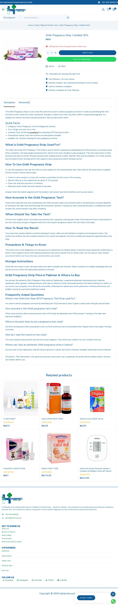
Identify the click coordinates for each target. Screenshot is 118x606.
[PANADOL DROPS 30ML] (20, 448)
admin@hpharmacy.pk (13, 518)
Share (63, 66)
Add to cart (88, 52)
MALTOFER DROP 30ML (52, 419)
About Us (5, 529)
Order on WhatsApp (81, 59)
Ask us (51, 66)
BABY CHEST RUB (50, 468)
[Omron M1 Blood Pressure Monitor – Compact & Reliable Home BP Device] (97, 448)
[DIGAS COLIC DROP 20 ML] (97, 398)
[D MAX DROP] (20, 398)
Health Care (6, 561)
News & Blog (6, 535)
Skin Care (5, 570)
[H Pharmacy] (16, 9)
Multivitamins (7, 556)
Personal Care (7, 565)
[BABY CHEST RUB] (59, 448)
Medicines (5, 551)
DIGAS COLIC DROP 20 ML (92, 419)
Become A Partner (8, 532)
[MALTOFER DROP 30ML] (59, 398)
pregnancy (34, 132)
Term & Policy (7, 538)
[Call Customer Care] (113, 594)
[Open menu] (3, 9)
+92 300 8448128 (12, 514)
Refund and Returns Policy (12, 542)
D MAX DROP (9, 419)
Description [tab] (9, 102)
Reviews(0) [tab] (24, 102)
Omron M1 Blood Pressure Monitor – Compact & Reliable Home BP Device (96, 469)
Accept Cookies (86, 598)
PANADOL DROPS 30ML (14, 468)
